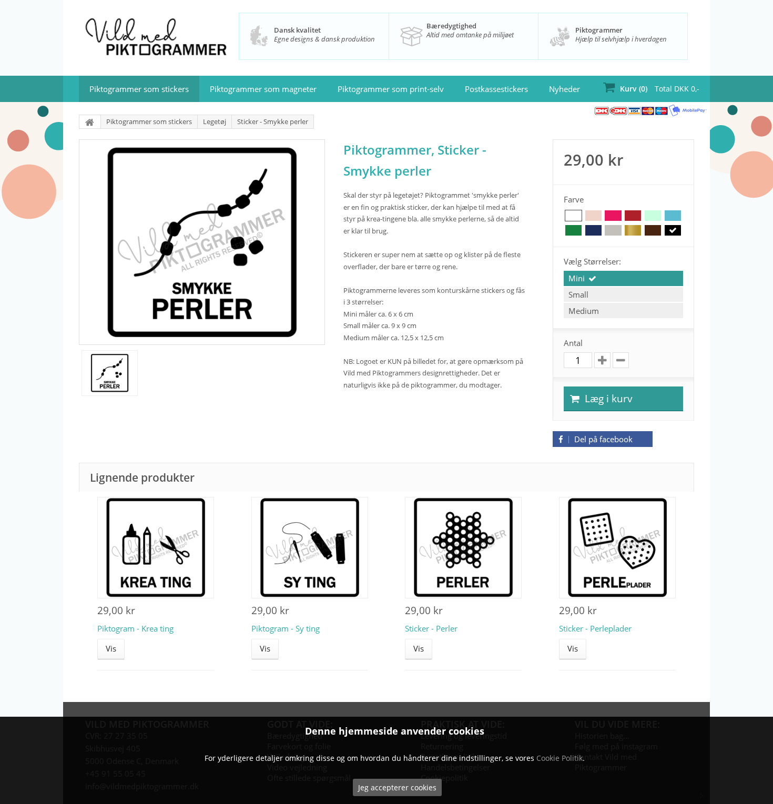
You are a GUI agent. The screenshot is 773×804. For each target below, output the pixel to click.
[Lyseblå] (673, 215)
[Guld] (633, 230)
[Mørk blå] (593, 230)
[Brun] (653, 230)
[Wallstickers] (90, 122)
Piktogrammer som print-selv (391, 89)
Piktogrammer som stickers (139, 89)
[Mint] (653, 215)
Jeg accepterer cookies (397, 787)
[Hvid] (573, 215)
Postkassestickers (496, 89)
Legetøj (214, 121)
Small (578, 294)
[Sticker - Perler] (463, 548)
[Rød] (633, 215)
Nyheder (564, 89)
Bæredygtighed (451, 26)
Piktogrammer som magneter (263, 89)
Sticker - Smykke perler (272, 121)
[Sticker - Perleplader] (617, 548)
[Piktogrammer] (156, 39)
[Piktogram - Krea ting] (155, 548)
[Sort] (673, 230)
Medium (583, 311)
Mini (576, 278)
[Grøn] (573, 230)
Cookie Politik (559, 758)
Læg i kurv (607, 398)
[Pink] (613, 215)
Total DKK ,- (659, 89)
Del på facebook (602, 439)
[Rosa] (593, 215)
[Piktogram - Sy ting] (309, 548)
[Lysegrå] (613, 230)
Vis (111, 648)
